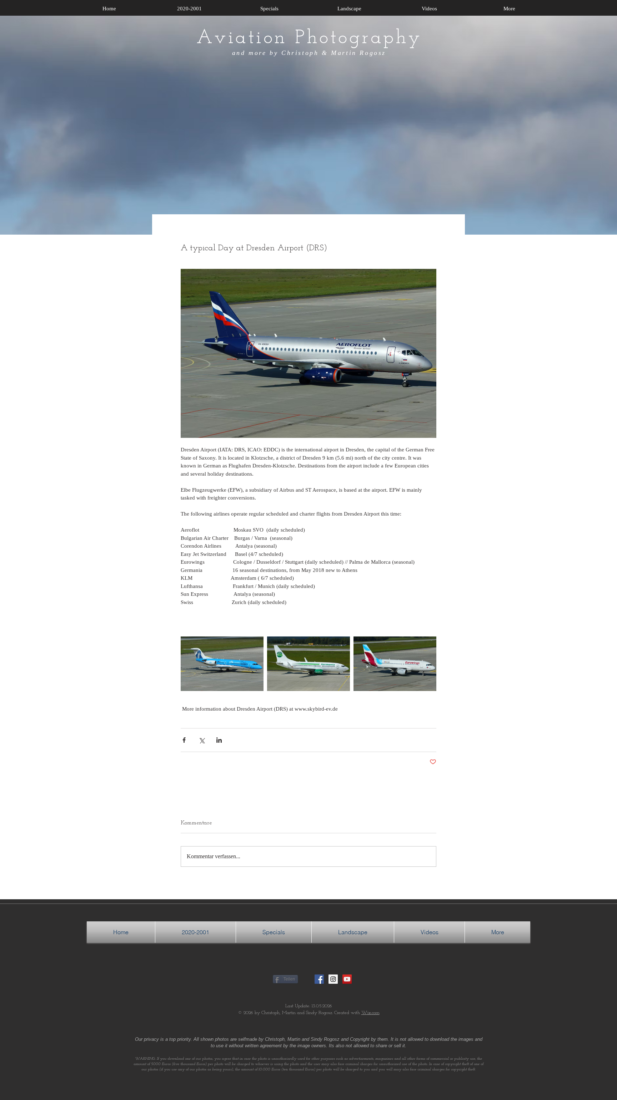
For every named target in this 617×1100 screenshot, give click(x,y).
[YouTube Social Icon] (347, 979)
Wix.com (370, 1012)
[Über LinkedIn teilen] (219, 740)
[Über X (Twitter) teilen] (201, 740)
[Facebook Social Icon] (319, 979)
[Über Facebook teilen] (184, 740)
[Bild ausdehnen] (222, 663)
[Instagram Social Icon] (333, 979)
